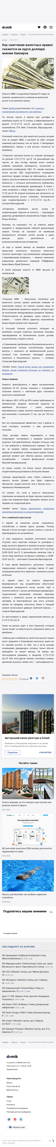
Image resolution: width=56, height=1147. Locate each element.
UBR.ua (12, 131)
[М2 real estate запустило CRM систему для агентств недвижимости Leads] (28, 829)
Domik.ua (13, 108)
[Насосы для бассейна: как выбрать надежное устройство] (28, 876)
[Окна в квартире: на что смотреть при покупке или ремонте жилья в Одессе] (28, 783)
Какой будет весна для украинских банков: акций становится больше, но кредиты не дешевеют (28, 370)
